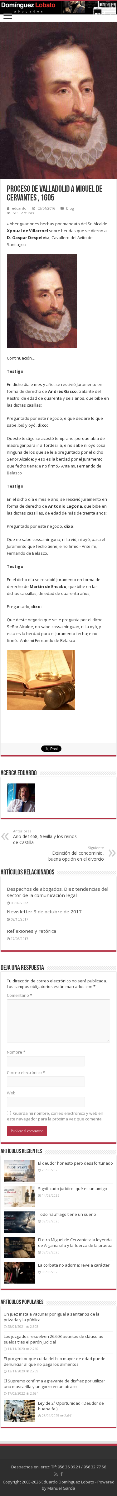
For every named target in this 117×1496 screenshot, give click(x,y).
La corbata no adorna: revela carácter (74, 1265)
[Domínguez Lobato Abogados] (58, 7)
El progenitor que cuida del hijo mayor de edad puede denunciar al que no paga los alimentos (54, 1361)
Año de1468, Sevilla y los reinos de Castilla (45, 837)
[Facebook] (61, 1474)
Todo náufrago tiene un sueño (67, 1214)
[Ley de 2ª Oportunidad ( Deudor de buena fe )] (19, 1411)
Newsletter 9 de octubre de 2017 (44, 911)
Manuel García (61, 1488)
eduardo (19, 208)
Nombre (16, 1052)
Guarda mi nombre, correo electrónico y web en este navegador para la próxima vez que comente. (55, 1116)
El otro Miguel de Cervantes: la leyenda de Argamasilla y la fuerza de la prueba (75, 1242)
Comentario (19, 995)
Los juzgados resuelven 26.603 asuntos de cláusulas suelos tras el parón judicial (53, 1339)
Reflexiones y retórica (31, 931)
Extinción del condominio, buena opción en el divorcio (76, 853)
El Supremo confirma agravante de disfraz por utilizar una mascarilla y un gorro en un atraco (54, 1383)
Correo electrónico (26, 1072)
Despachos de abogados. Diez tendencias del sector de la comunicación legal (57, 892)
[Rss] (56, 1474)
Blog (70, 208)
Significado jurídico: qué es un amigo (72, 1188)
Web (11, 1093)
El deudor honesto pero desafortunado (75, 1163)
